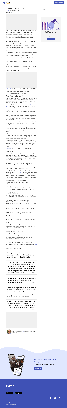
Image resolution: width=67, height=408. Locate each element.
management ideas (25, 54)
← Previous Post (9, 343)
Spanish (14, 404)
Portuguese (7, 404)
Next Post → (34, 343)
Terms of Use (31, 398)
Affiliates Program (20, 398)
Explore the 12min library (59, 2)
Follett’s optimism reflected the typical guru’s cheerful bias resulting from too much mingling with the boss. (21, 280)
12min (23, 331)
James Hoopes (9, 88)
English (11, 404)
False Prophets (14, 62)
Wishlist (7, 398)
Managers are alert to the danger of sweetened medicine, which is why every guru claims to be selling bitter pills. (20, 255)
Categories (11, 398)
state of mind (16, 153)
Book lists (15, 398)
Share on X (33, 256)
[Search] (59, 9)
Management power (10, 121)
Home (6, 6)
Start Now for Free (51, 38)
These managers (17, 172)
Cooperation (8, 148)
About (27, 398)
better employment (20, 113)
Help (25, 398)
